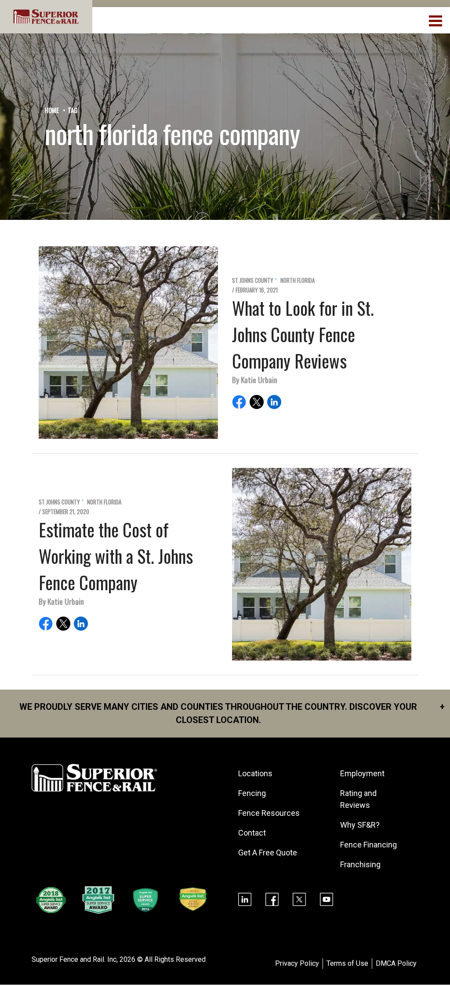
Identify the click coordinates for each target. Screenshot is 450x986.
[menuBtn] (436, 20)
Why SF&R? (360, 824)
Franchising (360, 864)
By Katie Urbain (254, 379)
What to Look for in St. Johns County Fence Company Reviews (303, 334)
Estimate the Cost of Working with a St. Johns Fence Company (116, 555)
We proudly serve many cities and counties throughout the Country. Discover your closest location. (232, 713)
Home (52, 110)
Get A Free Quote (267, 852)
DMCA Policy (396, 963)
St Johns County (252, 280)
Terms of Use (347, 963)
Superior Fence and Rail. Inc (74, 959)
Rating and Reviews (358, 799)
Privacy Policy (297, 963)
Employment (362, 773)
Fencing (252, 793)
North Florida (297, 280)
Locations (255, 773)
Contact (252, 832)
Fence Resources (269, 813)
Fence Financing (368, 844)
